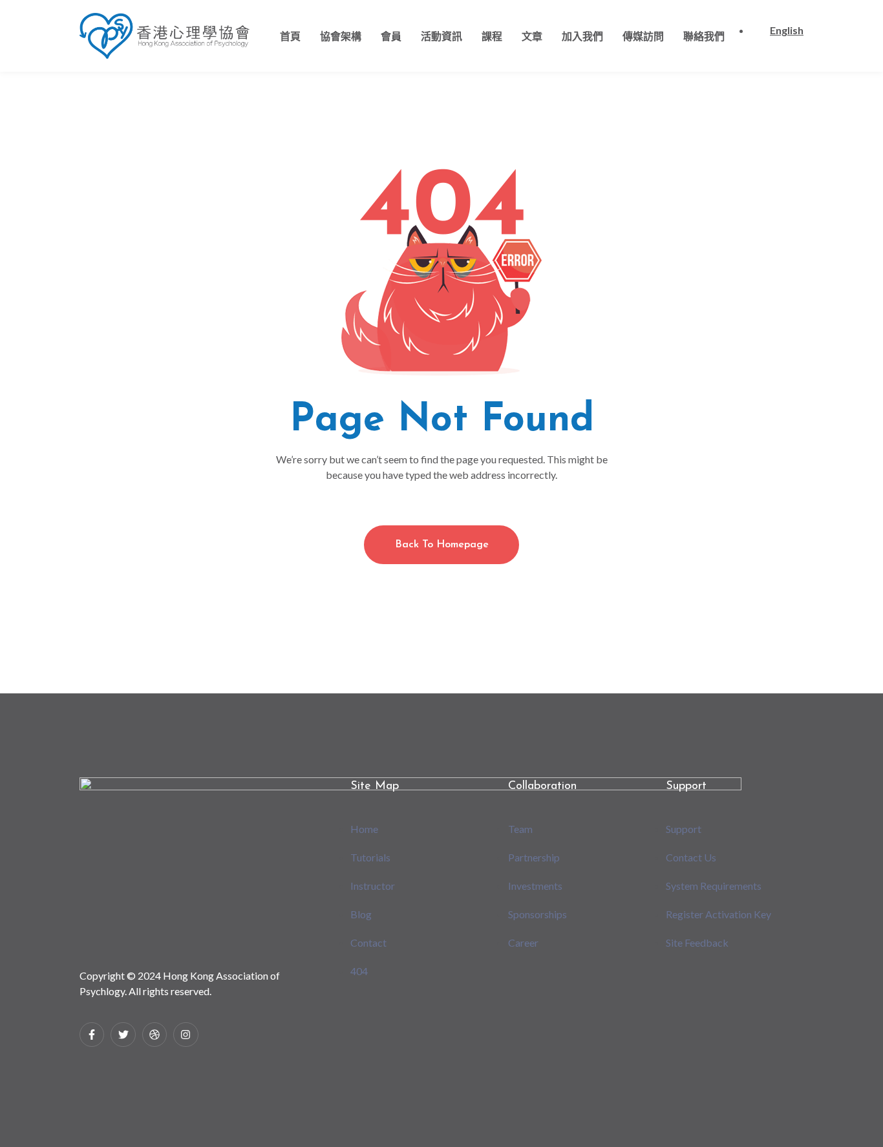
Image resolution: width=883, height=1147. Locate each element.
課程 (492, 36)
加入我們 (582, 36)
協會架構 (340, 36)
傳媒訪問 (643, 36)
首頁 (290, 36)
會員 (391, 36)
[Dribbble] (154, 1034)
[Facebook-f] (92, 1034)
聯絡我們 (704, 36)
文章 (532, 36)
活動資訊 (441, 36)
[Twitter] (123, 1034)
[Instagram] (185, 1034)
